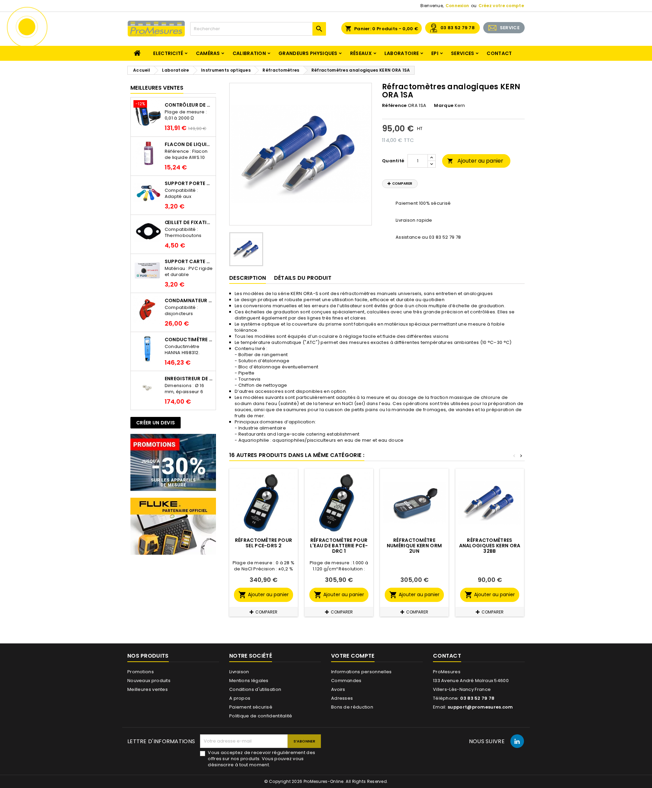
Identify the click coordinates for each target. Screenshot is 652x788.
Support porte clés (189, 183)
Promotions (140, 671)
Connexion (457, 5)
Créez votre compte (501, 5)
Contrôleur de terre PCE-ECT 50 (189, 105)
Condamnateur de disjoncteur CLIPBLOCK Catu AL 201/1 (189, 300)
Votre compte (353, 656)
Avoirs (338, 689)
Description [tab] (247, 278)
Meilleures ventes (147, 689)
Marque (443, 106)
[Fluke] (173, 526)
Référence (394, 106)
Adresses (342, 698)
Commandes (346, 680)
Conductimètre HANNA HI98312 (189, 339)
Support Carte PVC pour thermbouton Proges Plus (189, 261)
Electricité (168, 53)
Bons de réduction (352, 707)
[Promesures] (173, 462)
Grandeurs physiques (308, 53)
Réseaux (361, 53)
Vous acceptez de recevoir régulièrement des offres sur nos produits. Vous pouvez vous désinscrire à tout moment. (261, 759)
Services (462, 53)
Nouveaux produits (148, 680)
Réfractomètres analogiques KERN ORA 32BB (490, 545)
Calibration (249, 53)
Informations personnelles (361, 671)
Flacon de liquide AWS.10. (189, 144)
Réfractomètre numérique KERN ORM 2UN (414, 545)
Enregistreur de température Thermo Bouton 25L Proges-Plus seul (189, 378)
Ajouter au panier (475, 161)
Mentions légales (249, 680)
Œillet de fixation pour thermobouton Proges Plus (189, 222)
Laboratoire (401, 53)
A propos (239, 698)
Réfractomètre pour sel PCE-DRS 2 (263, 543)
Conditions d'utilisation (255, 689)
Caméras (208, 53)
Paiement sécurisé (250, 707)
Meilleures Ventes (156, 88)
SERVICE (510, 27)
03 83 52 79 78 (457, 27)
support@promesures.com (480, 707)
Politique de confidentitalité (260, 716)
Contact (499, 53)
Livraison (239, 671)
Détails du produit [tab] (302, 278)
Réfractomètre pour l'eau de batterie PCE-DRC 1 (339, 545)
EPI (434, 53)
